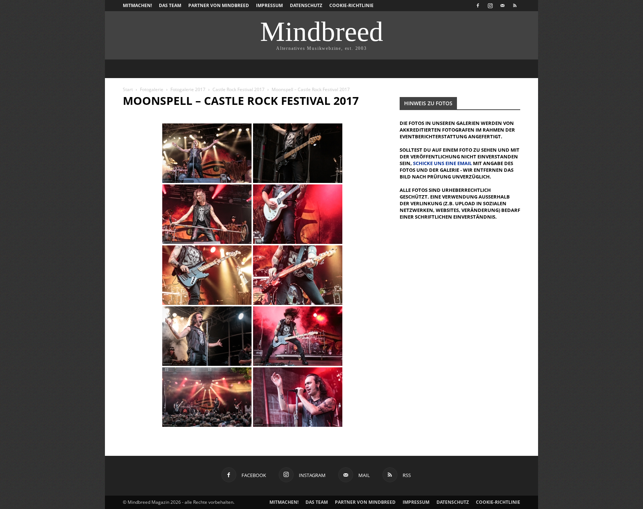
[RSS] (514, 5)
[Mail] (502, 5)
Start (128, 89)
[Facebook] (477, 5)
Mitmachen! (137, 5)
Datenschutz (306, 5)
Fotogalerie (151, 89)
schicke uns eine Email (442, 163)
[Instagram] (490, 5)
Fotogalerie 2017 (187, 89)
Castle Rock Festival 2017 (238, 89)
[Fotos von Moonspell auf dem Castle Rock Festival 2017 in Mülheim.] (207, 153)
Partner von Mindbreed (218, 5)
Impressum (269, 5)
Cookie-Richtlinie (351, 5)
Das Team (170, 5)
